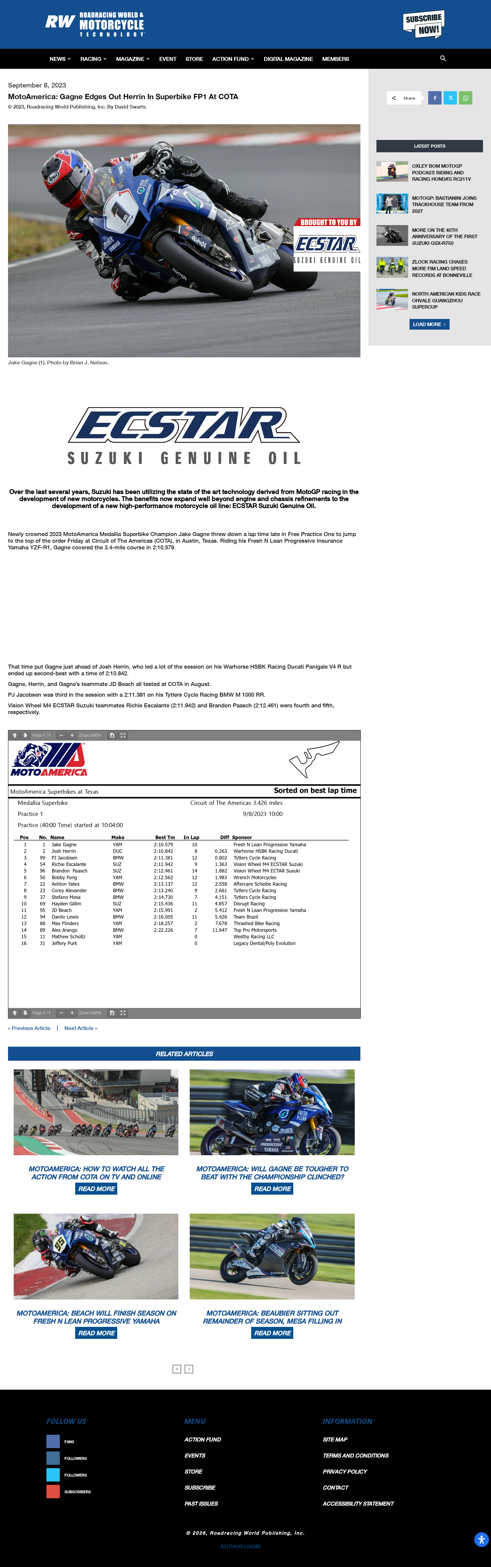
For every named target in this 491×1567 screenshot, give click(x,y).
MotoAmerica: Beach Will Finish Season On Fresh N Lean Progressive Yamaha (96, 1317)
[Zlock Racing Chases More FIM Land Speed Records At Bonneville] (392, 267)
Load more (427, 324)
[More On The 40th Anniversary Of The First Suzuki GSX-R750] (392, 235)
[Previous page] (15, 735)
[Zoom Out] (61, 735)
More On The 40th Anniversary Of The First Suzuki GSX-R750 (444, 236)
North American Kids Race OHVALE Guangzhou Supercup (446, 300)
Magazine (130, 58)
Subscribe (157, 1492)
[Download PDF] (112, 735)
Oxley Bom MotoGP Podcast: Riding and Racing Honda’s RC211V (441, 172)
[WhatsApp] (465, 98)
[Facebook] (435, 98)
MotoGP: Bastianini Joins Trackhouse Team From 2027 (444, 204)
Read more (96, 1188)
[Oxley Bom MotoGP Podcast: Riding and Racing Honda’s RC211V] (392, 171)
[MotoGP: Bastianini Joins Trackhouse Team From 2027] (392, 203)
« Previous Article (29, 1028)
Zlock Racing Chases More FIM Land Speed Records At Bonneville (442, 268)
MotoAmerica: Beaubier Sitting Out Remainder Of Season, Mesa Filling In (272, 1317)
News (57, 58)
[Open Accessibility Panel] (481, 1539)
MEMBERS (335, 58)
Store (194, 58)
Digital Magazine (288, 58)
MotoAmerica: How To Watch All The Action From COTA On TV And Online (96, 1173)
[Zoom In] (72, 735)
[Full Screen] (123, 735)
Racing (90, 58)
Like (164, 1441)
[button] (443, 59)
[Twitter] (450, 98)
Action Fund (230, 58)
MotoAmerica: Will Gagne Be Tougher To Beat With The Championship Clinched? (272, 1173)
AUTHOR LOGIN (240, 1546)
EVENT (167, 58)
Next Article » (80, 1028)
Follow (160, 1458)
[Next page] (25, 735)
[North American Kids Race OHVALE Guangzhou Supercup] (392, 299)
